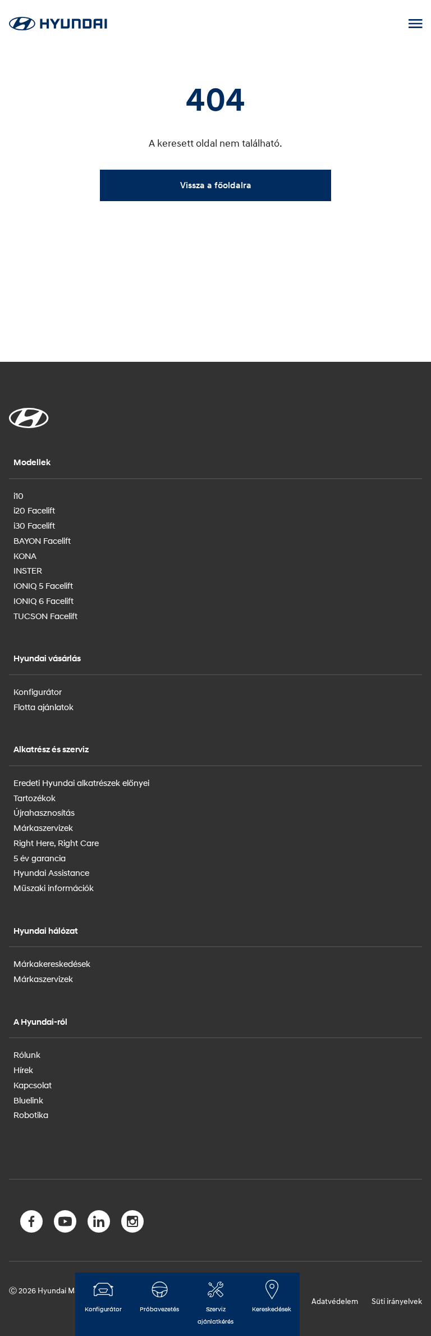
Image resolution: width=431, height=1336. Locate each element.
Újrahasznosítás (44, 812)
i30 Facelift (34, 525)
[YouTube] (65, 1223)
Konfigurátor (37, 692)
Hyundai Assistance (51, 872)
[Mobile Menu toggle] (415, 23)
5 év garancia (39, 858)
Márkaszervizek (43, 827)
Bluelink (28, 1100)
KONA (24, 556)
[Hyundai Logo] (58, 23)
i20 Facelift (34, 510)
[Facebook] (31, 1223)
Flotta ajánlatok (43, 707)
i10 (18, 495)
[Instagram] (132, 1223)
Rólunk (26, 1054)
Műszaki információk (53, 888)
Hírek (23, 1070)
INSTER (27, 570)
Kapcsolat (32, 1085)
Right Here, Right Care (56, 843)
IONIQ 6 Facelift (43, 601)
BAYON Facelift (42, 540)
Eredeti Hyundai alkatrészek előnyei (81, 783)
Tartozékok (34, 798)
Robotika (30, 1115)
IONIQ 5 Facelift (43, 585)
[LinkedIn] (99, 1223)
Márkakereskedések (51, 963)
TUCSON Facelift (45, 616)
